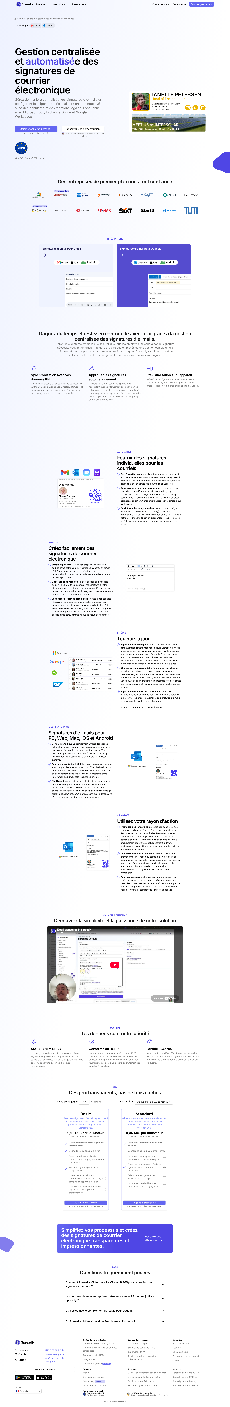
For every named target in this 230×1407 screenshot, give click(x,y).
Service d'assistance (93, 1377)
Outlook (50, 25)
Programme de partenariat (185, 1356)
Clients (175, 1360)
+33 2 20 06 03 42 (54, 1350)
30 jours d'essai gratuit (85, 1202)
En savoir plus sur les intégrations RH (141, 707)
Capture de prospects (139, 1343)
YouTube (49, 1358)
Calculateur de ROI (92, 1363)
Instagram (50, 1361)
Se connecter (179, 4)
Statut (86, 1372)
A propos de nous (181, 1343)
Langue (18, 1387)
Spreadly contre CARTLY (184, 1377)
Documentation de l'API (94, 1385)
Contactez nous (160, 4)
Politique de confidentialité (141, 1381)
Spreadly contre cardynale (185, 1385)
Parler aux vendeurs (45, 1369)
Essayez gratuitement (201, 4)
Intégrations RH (90, 1359)
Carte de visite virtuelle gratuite (98, 1343)
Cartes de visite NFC (93, 1355)
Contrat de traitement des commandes (147, 1372)
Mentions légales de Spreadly (142, 1385)
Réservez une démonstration (83, 129)
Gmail (37, 25)
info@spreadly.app (54, 1354)
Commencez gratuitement (35, 129)
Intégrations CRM (136, 1352)
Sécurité (176, 1347)
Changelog (88, 1381)
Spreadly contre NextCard (185, 1372)
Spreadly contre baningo (184, 1381)
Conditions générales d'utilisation (144, 1377)
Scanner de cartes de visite (141, 1347)
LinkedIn (60, 1358)
